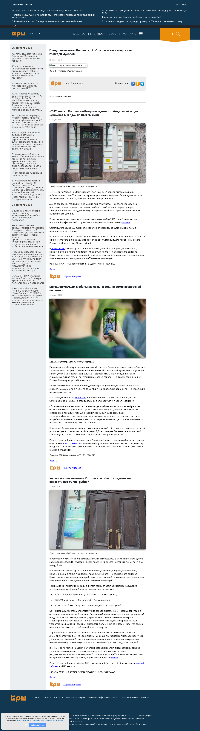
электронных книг (72, 443)
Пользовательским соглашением (28, 720)
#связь (53, 460)
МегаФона (80, 397)
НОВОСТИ (113, 33)
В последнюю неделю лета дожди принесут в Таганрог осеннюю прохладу (142, 21)
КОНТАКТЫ (130, 33)
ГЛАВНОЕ (79, 33)
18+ (172, 33)
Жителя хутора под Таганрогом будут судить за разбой (131, 16)
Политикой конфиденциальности (52, 720)
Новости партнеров (75, 697)
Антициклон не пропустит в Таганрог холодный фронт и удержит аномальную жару (144, 11)
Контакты (58, 697)
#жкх (52, 269)
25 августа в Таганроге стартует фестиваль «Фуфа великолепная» (47, 10)
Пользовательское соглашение (135, 697)
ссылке (126, 222)
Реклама (47, 697)
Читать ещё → (181, 4)
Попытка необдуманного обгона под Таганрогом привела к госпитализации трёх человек (53, 15)
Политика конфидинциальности (103, 697)
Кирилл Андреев (72, 276)
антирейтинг (58, 248)
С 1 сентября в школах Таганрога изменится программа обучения (47, 21)
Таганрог (33, 33)
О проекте (34, 697)
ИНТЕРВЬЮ (96, 33)
